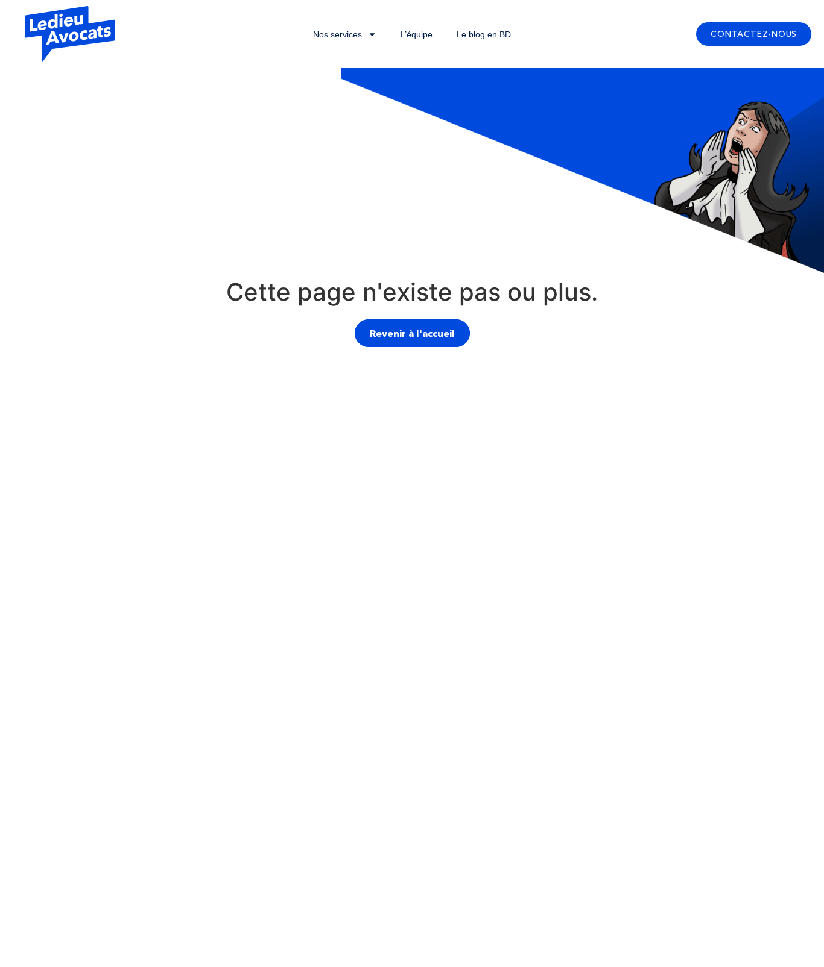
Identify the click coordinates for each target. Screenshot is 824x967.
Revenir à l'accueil (412, 333)
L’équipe (417, 34)
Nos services (337, 34)
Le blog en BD (484, 34)
